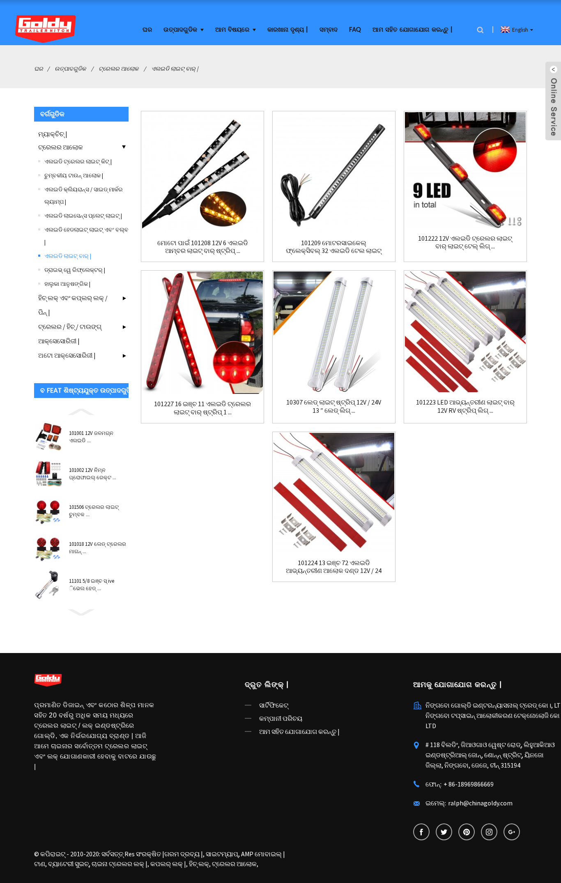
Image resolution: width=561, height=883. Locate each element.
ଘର (147, 30)
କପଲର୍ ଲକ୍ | (168, 864)
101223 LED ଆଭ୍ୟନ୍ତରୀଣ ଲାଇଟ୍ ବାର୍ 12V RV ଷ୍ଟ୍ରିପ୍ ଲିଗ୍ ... (465, 406)
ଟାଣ (39, 864)
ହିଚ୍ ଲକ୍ (199, 864)
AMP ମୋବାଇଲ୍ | (263, 854)
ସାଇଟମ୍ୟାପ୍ (222, 854)
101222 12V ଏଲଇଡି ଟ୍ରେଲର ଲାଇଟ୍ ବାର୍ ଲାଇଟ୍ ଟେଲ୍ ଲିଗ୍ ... (465, 242)
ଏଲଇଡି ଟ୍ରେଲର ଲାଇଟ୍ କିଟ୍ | (78, 161)
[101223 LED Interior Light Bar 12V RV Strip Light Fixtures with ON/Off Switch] (465, 331)
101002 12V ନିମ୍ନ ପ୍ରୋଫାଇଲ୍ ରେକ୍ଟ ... (92, 474)
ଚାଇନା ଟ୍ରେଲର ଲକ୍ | (119, 864)
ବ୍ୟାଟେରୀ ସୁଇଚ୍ (68, 864)
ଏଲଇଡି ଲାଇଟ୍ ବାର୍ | (174, 68)
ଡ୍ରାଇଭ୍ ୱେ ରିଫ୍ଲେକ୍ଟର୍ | (74, 270)
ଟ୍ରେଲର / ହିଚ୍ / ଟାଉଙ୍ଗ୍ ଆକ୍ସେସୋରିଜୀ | (69, 333)
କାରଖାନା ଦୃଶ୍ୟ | (287, 30)
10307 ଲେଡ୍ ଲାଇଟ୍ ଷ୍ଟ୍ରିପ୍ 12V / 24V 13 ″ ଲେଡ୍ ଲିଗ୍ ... (333, 406)
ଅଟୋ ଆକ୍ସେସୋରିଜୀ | (67, 355)
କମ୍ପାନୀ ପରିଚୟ (280, 718)
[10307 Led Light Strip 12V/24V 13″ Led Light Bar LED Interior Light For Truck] (334, 331)
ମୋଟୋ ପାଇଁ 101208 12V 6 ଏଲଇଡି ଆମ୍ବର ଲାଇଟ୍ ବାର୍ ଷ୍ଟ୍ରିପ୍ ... (202, 247)
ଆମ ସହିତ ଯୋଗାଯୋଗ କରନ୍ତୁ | (412, 30)
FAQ (355, 30)
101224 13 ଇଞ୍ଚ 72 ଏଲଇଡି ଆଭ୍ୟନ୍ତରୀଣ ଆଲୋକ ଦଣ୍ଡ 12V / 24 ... (334, 567)
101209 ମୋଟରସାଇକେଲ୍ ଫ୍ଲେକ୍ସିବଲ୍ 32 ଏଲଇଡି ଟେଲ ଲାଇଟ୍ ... (334, 247)
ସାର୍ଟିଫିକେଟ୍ (273, 705)
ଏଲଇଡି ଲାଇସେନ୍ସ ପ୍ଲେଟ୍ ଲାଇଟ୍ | (83, 215)
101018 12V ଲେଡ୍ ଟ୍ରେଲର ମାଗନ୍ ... (97, 547)
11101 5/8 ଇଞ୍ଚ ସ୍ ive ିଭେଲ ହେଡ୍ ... (91, 584)
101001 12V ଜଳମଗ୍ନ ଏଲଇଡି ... (91, 437)
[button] (81, 410)
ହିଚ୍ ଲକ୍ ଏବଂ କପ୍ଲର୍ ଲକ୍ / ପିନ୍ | (73, 305)
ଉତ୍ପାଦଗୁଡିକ (180, 30)
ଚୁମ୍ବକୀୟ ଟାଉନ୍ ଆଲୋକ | (73, 175)
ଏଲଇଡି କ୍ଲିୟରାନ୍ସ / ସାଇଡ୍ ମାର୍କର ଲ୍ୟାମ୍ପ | (83, 195)
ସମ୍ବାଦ (329, 30)
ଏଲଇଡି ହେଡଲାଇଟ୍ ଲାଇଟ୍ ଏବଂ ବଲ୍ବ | (86, 236)
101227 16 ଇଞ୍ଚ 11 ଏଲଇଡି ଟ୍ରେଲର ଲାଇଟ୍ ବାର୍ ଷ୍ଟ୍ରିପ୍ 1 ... (202, 408)
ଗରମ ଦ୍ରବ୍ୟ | (183, 854)
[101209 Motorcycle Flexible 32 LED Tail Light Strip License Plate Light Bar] (334, 172)
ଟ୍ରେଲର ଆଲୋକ (118, 68)
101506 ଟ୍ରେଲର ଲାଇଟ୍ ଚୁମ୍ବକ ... (94, 511)
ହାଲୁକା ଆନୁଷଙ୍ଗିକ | (67, 283)
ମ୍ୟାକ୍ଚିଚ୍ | (52, 134)
